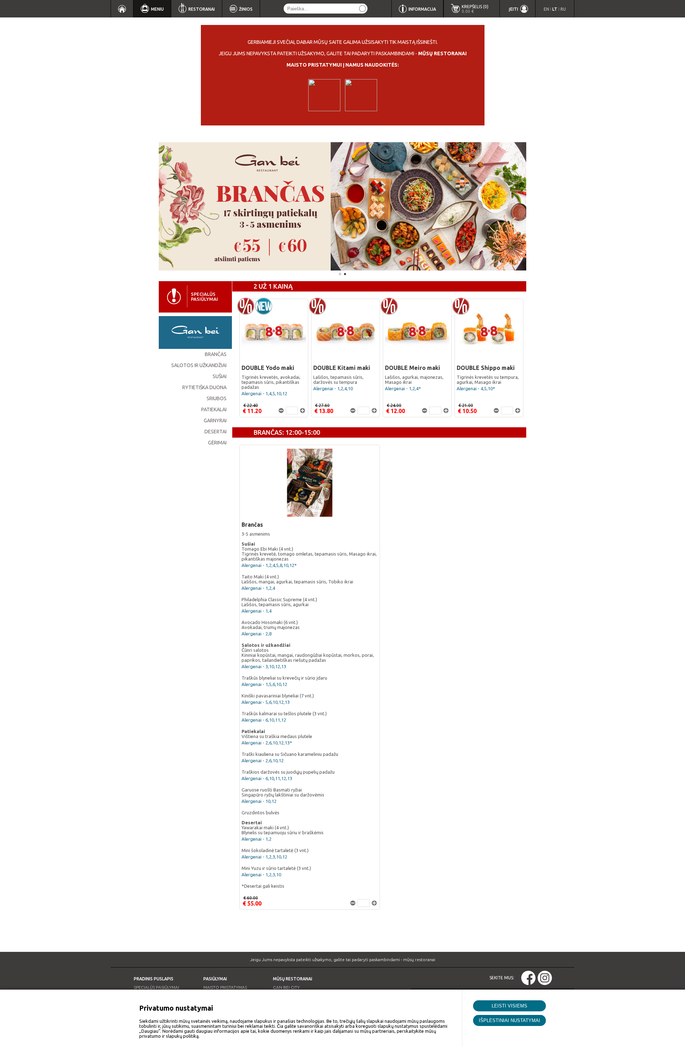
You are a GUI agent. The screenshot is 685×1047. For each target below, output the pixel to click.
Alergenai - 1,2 (257, 838)
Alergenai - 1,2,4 (258, 588)
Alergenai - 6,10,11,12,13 (267, 778)
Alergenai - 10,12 (259, 801)
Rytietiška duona (204, 387)
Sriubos (217, 398)
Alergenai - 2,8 (257, 633)
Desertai (215, 431)
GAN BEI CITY (286, 987)
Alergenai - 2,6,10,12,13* (267, 742)
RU (563, 9)
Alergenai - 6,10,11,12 (264, 719)
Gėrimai (217, 442)
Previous (148, 206)
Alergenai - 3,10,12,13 (264, 666)
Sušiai (220, 376)
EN (546, 9)
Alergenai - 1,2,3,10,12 (264, 856)
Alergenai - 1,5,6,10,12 (264, 684)
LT (554, 9)
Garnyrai (215, 420)
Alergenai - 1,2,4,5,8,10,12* (269, 565)
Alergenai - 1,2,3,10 (261, 874)
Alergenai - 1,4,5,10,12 (264, 393)
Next (537, 206)
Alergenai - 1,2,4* (403, 388)
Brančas (216, 354)
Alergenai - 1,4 (257, 610)
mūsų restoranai (442, 53)
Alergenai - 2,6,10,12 (263, 760)
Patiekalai (214, 409)
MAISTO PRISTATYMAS (225, 987)
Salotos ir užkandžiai (199, 365)
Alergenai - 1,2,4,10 (333, 388)
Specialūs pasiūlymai (156, 987)
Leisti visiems (509, 1006)
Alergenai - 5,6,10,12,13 (266, 702)
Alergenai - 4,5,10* (476, 388)
